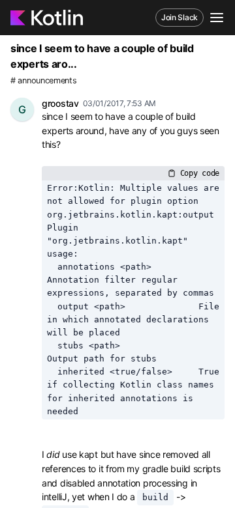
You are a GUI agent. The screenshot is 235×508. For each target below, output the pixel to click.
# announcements (43, 80)
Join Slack (179, 17)
